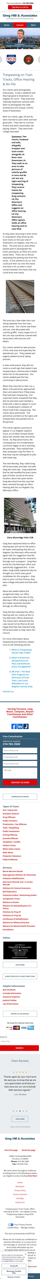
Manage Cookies (28, 1227)
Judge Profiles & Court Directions (20, 976)
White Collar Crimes (11, 849)
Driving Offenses (10, 835)
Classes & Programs (11, 997)
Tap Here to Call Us (20, 7)
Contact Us (20, 1202)
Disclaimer (20, 1186)
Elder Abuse (8, 852)
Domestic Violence (11, 813)
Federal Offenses (10, 859)
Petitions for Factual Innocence (16, 888)
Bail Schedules (9, 990)
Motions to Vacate (11, 902)
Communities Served (20, 797)
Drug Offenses (9, 817)
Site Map (20, 1198)
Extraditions (8, 929)
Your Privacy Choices (23, 1224)
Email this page (28, 1150)
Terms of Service (20, 1194)
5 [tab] (26, 1111)
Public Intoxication (11, 831)
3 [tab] (20, 1111)
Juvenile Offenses (10, 838)
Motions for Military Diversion (16, 922)
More (33, 25)
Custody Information (12, 993)
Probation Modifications (13, 878)
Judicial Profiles (9, 1000)
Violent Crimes (9, 845)
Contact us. (8, 691)
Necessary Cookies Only (14, 1272)
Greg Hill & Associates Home (20, 17)
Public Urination (10, 820)
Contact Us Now (20, 782)
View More (20, 1119)
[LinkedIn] (20, 726)
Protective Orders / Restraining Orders (20, 895)
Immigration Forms (11, 898)
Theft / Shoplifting (11, 828)
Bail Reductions (10, 891)
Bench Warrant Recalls (13, 871)
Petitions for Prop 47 (12, 912)
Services (7, 867)
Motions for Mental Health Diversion (19, 926)
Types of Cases (11, 806)
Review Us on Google (20, 1014)
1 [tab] (13, 1111)
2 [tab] (16, 1111)
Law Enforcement (10, 1004)
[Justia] (26, 726)
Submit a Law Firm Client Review (20, 1127)
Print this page (11, 1150)
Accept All (14, 1266)
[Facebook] (14, 726)
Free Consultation (12, 736)
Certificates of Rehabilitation (15, 919)
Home (6, 25)
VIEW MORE (20, 965)
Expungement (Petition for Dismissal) (19, 875)
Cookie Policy (12, 1227)
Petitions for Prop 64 (12, 915)
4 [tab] (23, 1111)
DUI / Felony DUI (10, 810)
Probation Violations (12, 856)
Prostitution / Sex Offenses (15, 824)
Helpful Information (14, 986)
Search (19, 1048)
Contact (19, 25)
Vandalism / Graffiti (11, 842)
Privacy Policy (20, 1190)
